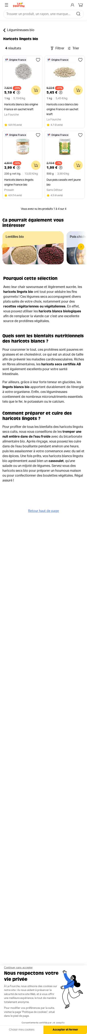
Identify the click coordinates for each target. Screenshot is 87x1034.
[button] (81, 246)
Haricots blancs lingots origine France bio (18, 182)
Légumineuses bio (20, 30)
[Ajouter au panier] (35, 90)
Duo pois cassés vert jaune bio (64, 182)
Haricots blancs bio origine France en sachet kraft (21, 107)
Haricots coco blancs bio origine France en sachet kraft (62, 109)
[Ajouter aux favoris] (38, 59)
